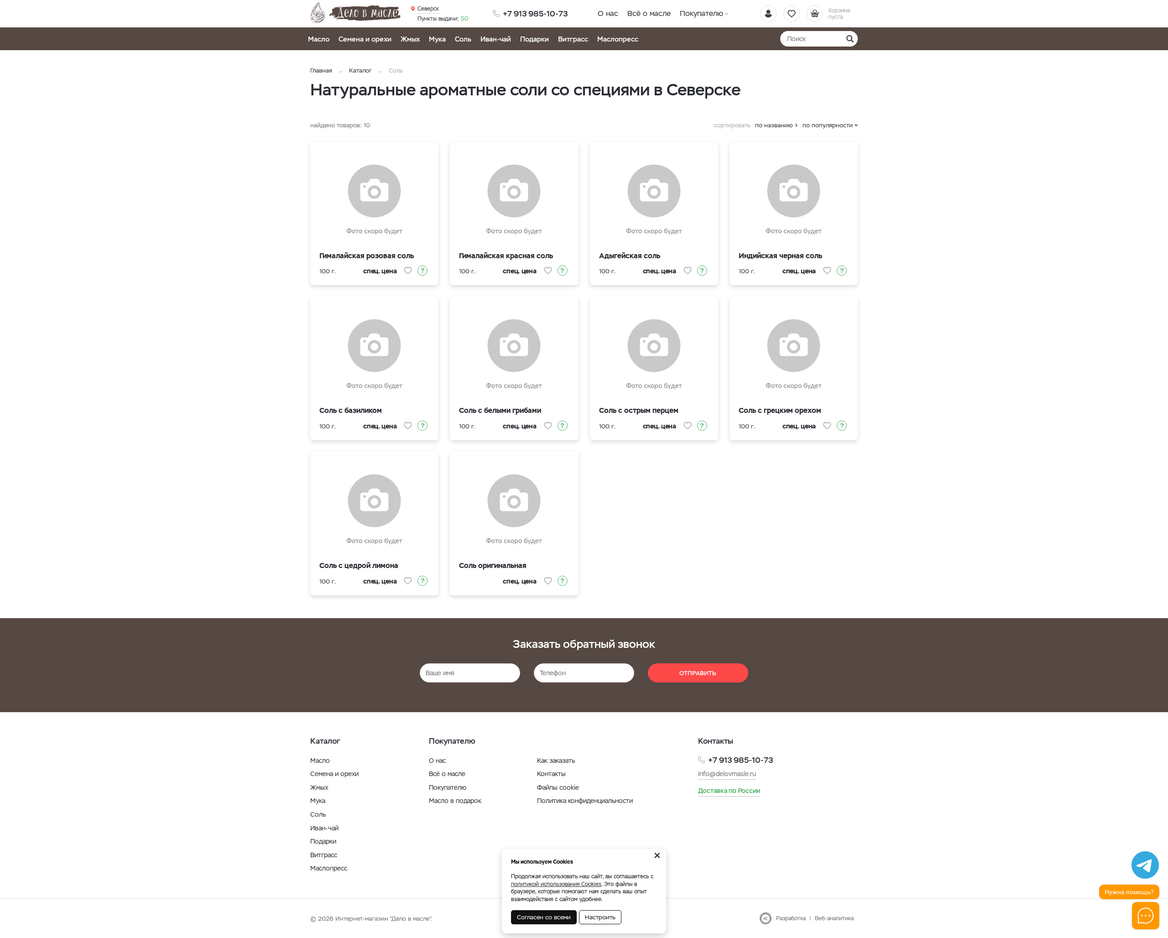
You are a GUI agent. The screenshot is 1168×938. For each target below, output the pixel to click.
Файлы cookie (558, 787)
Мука (437, 39)
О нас (608, 13)
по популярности (828, 125)
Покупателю (701, 13)
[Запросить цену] (422, 270)
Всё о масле (649, 13)
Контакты (551, 774)
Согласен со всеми (544, 917)
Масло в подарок (455, 801)
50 (442, 18)
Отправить (697, 673)
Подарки (534, 39)
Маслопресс (617, 39)
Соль (463, 39)
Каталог (360, 70)
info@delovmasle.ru (727, 774)
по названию (774, 125)
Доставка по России (729, 791)
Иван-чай (495, 39)
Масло (318, 39)
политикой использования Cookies (556, 884)
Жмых (410, 39)
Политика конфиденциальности (585, 801)
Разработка (791, 918)
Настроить (600, 917)
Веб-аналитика (834, 918)
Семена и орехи (365, 39)
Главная (321, 70)
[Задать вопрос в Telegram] (1145, 865)
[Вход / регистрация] (768, 13)
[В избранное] (408, 270)
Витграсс (573, 39)
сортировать (732, 125)
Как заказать (556, 760)
